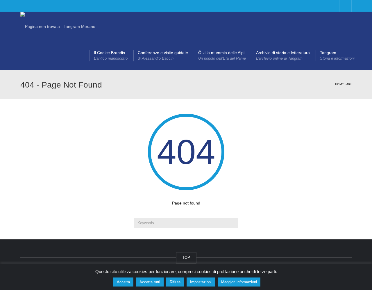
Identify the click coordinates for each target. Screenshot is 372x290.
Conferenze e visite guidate (163, 55)
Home (339, 84)
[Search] (233, 223)
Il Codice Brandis (111, 55)
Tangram (337, 55)
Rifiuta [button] (175, 282)
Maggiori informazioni (239, 282)
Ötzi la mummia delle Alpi (222, 55)
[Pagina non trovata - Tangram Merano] (57, 26)
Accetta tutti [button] (150, 282)
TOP (186, 257)
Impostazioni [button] (201, 282)
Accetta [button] (123, 282)
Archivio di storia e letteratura (283, 55)
